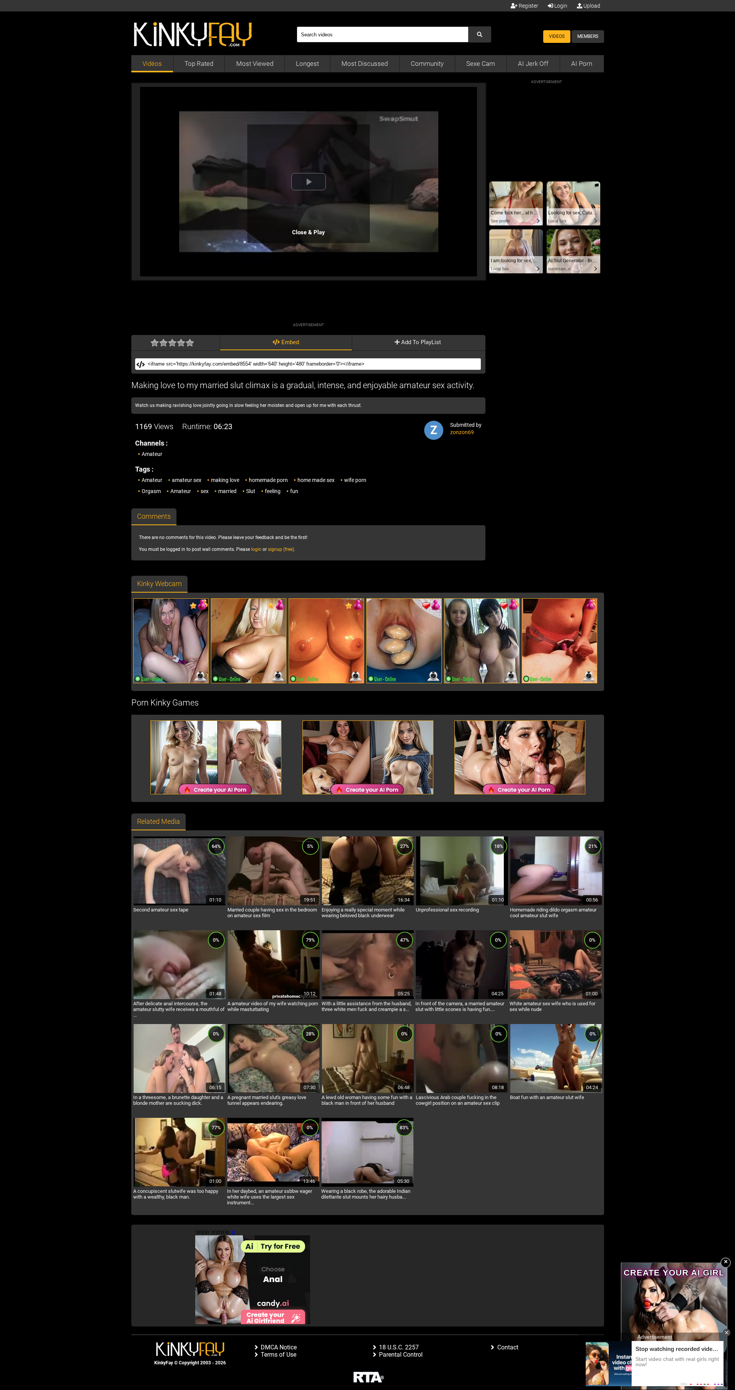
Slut (250, 491)
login (256, 549)
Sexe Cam (480, 63)
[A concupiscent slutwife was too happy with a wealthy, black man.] (179, 1185)
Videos (557, 36)
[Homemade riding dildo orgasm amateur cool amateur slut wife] (556, 904)
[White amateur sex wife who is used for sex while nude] (556, 998)
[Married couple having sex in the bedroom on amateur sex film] (273, 904)
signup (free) (281, 549)
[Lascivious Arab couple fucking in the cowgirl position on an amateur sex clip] (462, 1091)
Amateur (152, 454)
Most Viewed (254, 63)
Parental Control (401, 1354)
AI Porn (581, 63)
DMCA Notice (279, 1347)
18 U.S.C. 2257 (399, 1347)
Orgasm (151, 491)
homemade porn (268, 480)
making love (225, 480)
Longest (307, 63)
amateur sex (186, 480)
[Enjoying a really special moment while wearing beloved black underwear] (368, 904)
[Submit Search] (479, 34)
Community (427, 63)
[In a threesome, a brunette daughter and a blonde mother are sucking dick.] (179, 1091)
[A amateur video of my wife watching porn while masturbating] (273, 998)
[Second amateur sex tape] (179, 904)
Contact (507, 1347)
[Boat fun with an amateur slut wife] (556, 1091)
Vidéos (152, 63)
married (227, 491)
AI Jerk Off (533, 63)
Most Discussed (364, 63)
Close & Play (308, 232)
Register (528, 6)
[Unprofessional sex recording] (462, 904)
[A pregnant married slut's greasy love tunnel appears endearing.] (273, 1091)
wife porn (355, 480)
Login (560, 6)
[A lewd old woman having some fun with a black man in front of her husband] (368, 1091)
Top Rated (199, 63)
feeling (273, 491)
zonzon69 (462, 432)
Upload (591, 6)
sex (205, 491)
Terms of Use (278, 1354)
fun (294, 491)
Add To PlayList (420, 342)
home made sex (316, 480)
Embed (289, 342)
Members (587, 36)
